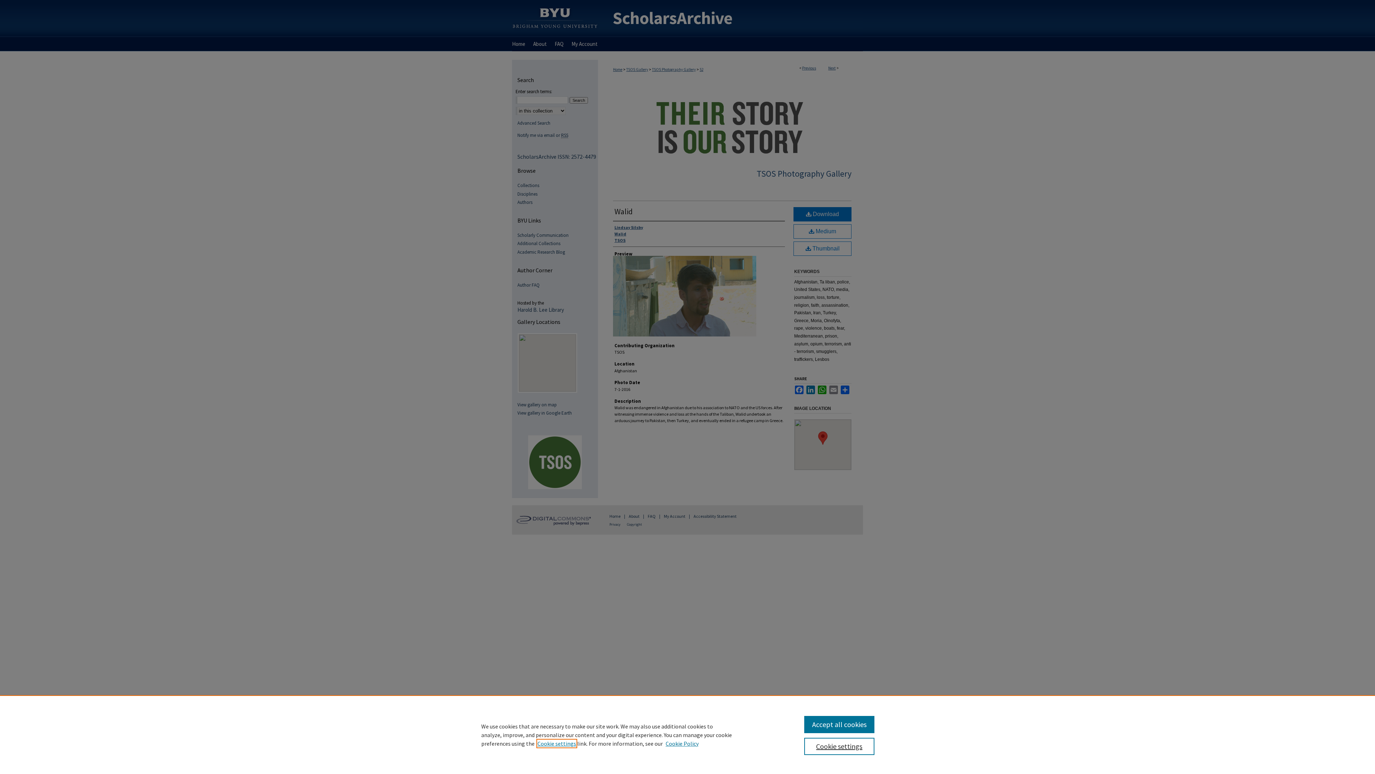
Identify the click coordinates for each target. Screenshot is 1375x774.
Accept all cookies (839, 724)
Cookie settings (556, 743)
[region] (687, 734)
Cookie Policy (682, 743)
